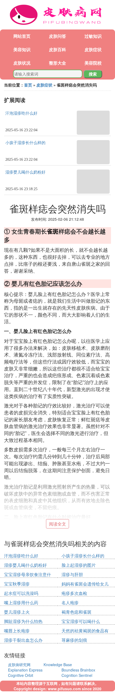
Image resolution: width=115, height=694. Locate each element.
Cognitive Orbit (20, 675)
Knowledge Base (58, 664)
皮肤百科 (57, 49)
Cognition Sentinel (77, 675)
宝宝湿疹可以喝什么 (81, 621)
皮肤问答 (57, 36)
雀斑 (53, 231)
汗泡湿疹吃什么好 (21, 113)
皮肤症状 (93, 49)
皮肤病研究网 (19, 664)
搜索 (93, 74)
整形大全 (57, 63)
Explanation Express (25, 670)
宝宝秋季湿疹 (17, 584)
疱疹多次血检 (74, 593)
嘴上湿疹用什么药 (21, 602)
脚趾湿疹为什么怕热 (23, 621)
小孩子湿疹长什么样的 (25, 143)
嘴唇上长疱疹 (17, 631)
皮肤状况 (21, 63)
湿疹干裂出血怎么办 (23, 640)
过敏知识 (93, 36)
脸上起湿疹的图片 (79, 565)
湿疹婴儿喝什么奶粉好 (25, 172)
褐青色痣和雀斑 (76, 612)
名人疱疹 (70, 602)
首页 (28, 85)
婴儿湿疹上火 (17, 612)
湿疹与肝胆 (72, 574)
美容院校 (93, 63)
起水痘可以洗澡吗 (21, 593)
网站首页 (21, 36)
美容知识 (21, 49)
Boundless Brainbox (78, 670)
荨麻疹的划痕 (74, 640)
